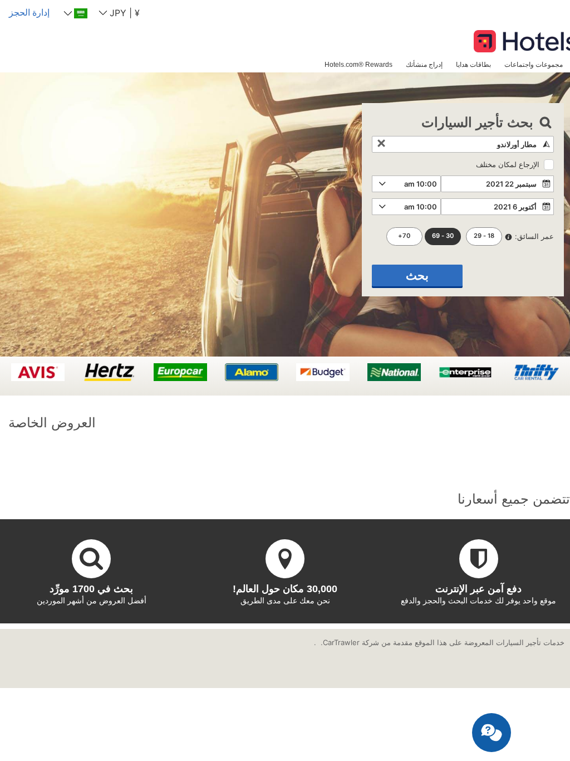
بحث (417, 275)
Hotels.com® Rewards (358, 64)
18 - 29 (484, 236)
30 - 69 (443, 236)
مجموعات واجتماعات (533, 64)
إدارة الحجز (29, 12)
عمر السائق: (534, 236)
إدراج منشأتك (424, 64)
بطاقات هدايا (473, 64)
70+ (404, 236)
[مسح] (381, 144)
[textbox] (463, 144)
